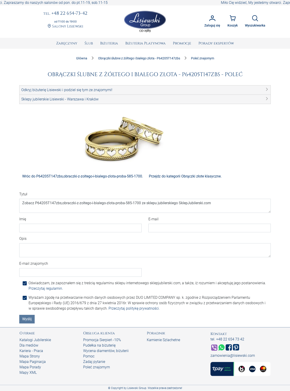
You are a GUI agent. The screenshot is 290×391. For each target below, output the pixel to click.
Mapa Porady (30, 367)
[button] (145, 90)
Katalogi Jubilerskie (35, 340)
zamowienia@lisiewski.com (232, 355)
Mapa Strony (29, 356)
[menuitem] (67, 43)
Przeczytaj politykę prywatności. (134, 308)
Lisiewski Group (136, 388)
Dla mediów (28, 345)
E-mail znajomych (33, 263)
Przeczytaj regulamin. (46, 288)
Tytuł (23, 194)
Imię (22, 219)
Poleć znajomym (96, 367)
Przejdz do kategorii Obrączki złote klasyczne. (185, 176)
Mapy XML (28, 372)
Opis (23, 238)
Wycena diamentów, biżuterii (106, 351)
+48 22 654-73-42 (65, 13)
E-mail (153, 219)
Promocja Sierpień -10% (102, 340)
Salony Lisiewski (67, 26)
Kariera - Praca (31, 351)
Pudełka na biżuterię (99, 345)
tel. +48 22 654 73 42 (227, 339)
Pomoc (88, 356)
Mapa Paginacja (32, 361)
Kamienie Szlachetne (163, 340)
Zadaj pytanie (94, 361)
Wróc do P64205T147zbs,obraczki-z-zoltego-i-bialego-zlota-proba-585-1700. (82, 176)
